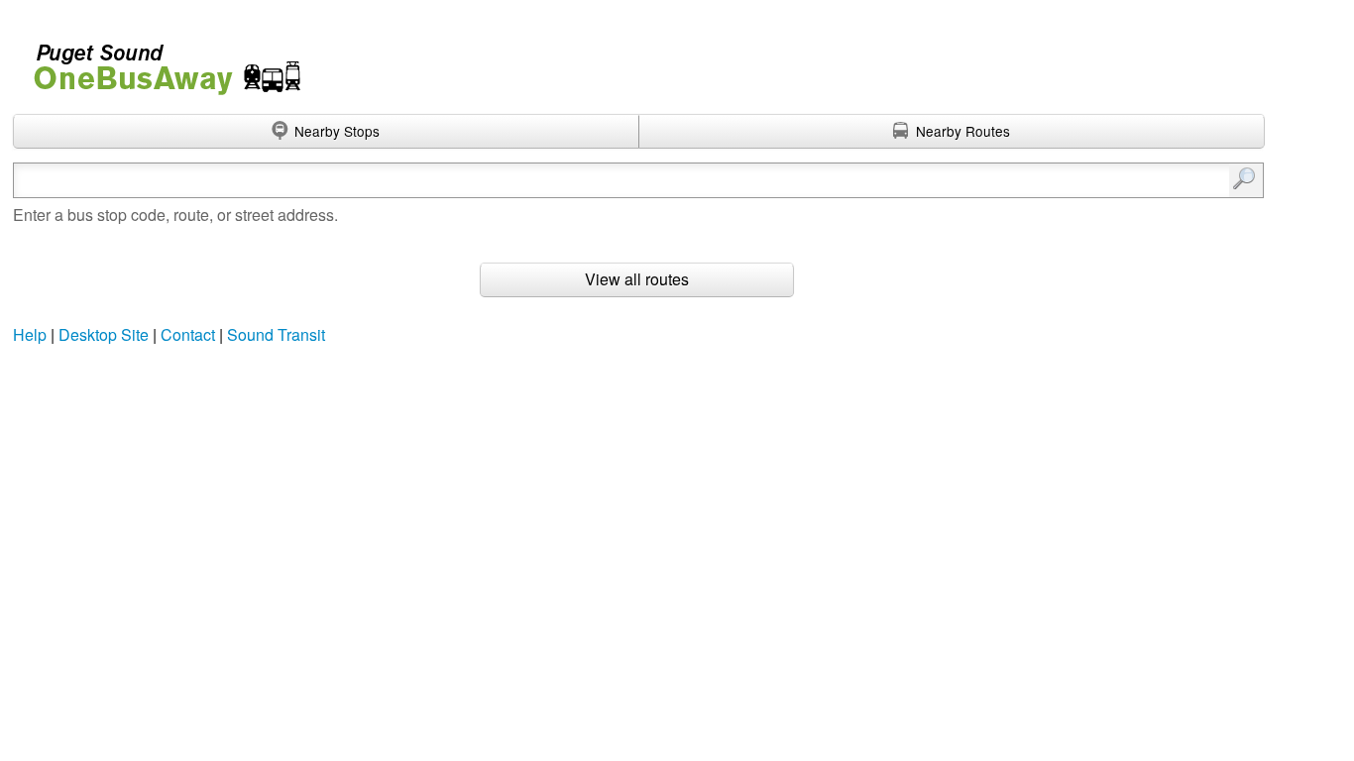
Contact (188, 334)
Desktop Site (103, 334)
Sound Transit (276, 334)
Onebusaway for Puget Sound (158, 61)
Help (30, 334)
